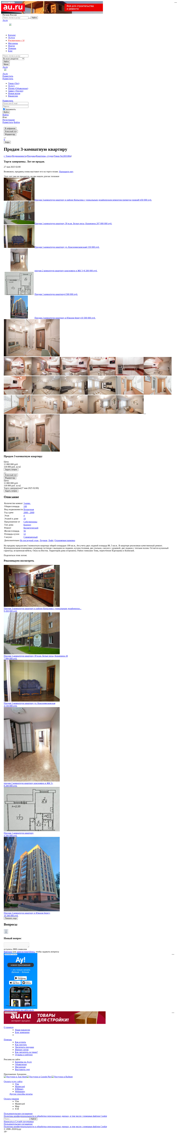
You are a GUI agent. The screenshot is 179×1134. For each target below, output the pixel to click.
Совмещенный (30, 537)
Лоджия (43, 540)
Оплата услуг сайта (13, 1081)
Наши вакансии (22, 1030)
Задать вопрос (11, 469)
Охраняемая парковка (64, 540)
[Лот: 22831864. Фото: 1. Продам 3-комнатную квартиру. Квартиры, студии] (32, 355)
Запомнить (10, 109)
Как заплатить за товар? (26, 1052)
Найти (6, 61)
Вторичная (28, 509)
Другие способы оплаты (21, 1094)
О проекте (9, 1027)
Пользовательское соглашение (18, 1113)
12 (24, 534)
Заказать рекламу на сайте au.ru (19, 1010)
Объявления (21, 1064)
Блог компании (22, 1032)
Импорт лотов (22, 1049)
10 (24, 518)
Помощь (8, 1039)
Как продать (21, 1044)
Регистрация (9, 120)
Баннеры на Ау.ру (23, 1062)
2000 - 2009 (28, 512)
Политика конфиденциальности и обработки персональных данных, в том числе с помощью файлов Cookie (55, 1116)
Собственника (30, 522)
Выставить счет (22, 1069)
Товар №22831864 (62, 156)
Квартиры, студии (44, 156)
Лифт (50, 540)
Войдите (8, 951)
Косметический (30, 528)
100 (25, 506)
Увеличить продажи (24, 1047)
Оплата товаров (11, 1099)
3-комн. (27, 503)
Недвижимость (19, 156)
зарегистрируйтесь (26, 951)
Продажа (31, 156)
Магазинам (20, 1067)
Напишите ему (66, 171)
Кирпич (27, 525)
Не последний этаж (29, 540)
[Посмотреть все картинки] (145, 413)
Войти (6, 115)
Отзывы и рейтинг (24, 1054)
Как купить (20, 1042)
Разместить (8, 76)
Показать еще (11, 918)
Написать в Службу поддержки (19, 1121)
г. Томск (7, 156)
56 (24, 531)
